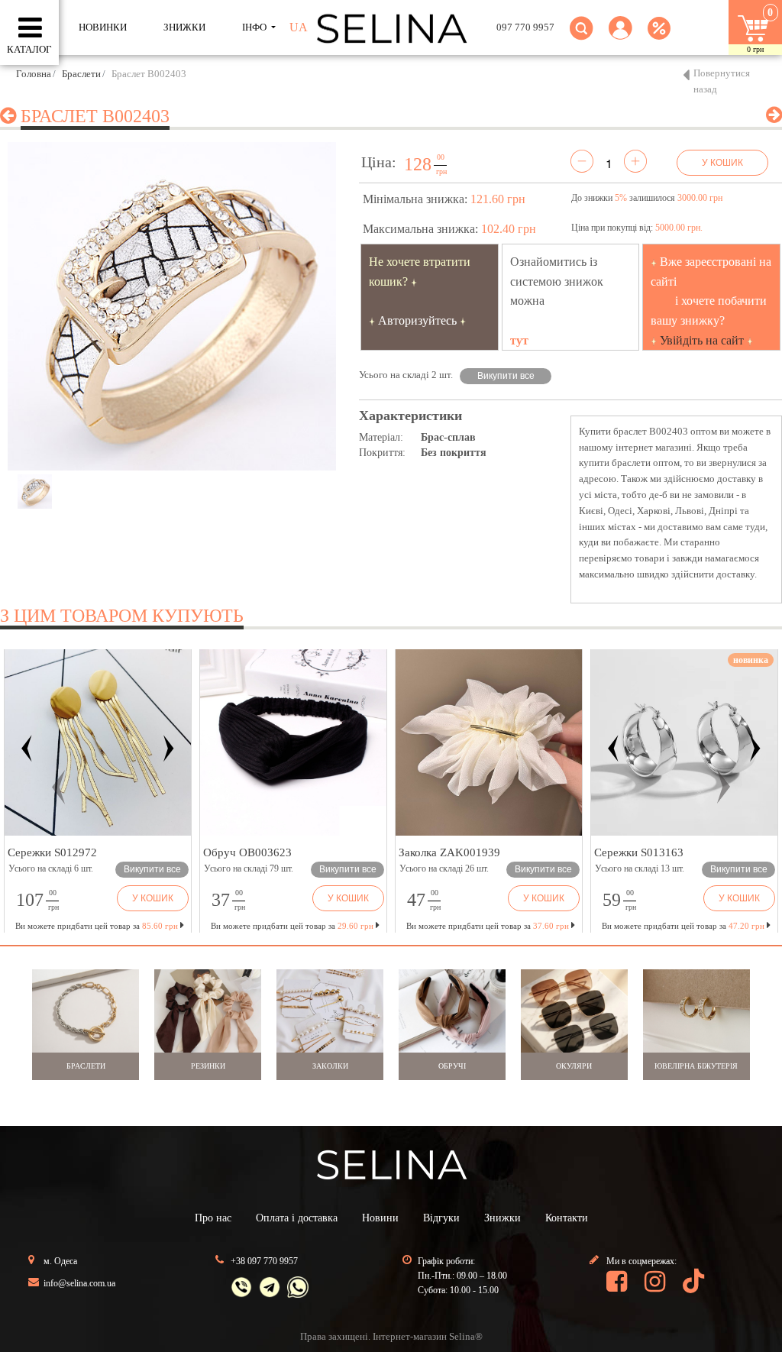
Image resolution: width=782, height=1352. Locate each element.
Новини (380, 1218)
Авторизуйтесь (417, 320)
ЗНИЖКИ (184, 27)
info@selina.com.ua (79, 1283)
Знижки (502, 1218)
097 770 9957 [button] (525, 27)
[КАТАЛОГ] (30, 28)
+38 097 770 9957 (264, 1261)
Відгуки (441, 1218)
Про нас (213, 1218)
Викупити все (506, 375)
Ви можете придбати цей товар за (292, 925)
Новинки (103, 27)
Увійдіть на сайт (702, 340)
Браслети (81, 73)
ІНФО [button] (255, 27)
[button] (620, 37)
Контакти (566, 1218)
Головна (33, 73)
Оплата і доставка (297, 1218)
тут (519, 340)
